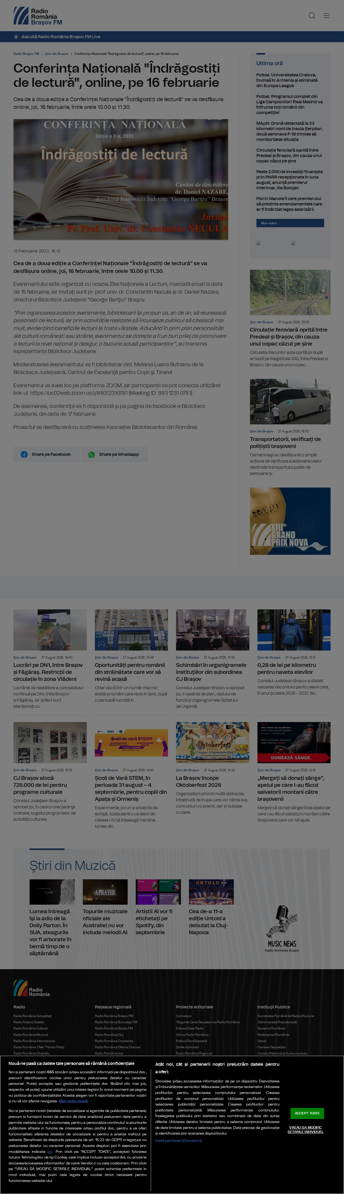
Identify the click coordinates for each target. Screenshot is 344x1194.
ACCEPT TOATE (307, 1113)
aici (50, 1152)
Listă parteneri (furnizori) (178, 1141)
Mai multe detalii (73, 1101)
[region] (172, 1125)
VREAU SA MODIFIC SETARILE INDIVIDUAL (305, 1130)
